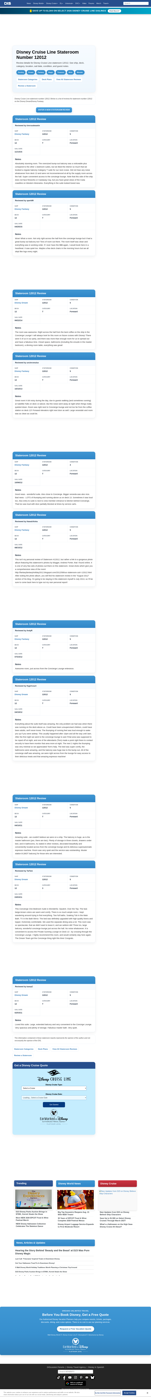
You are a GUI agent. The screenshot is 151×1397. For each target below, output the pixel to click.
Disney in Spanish (96, 1367)
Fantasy (41, 72)
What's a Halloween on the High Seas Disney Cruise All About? (116, 1225)
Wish (70, 72)
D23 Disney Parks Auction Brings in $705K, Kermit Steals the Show (31, 1213)
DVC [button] (77, 3)
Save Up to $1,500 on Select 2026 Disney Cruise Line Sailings (69, 11)
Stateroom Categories (27, 79)
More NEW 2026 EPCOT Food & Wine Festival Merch (32, 1219)
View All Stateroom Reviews (68, 79)
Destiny (21, 72)
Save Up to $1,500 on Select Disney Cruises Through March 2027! (115, 1219)
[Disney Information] (8, 3)
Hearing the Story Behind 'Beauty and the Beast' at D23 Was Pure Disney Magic (52, 1252)
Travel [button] (105, 3)
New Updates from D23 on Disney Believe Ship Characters (114, 1213)
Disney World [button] (38, 3)
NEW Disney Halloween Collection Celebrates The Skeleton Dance (31, 1225)
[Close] (147, 1393)
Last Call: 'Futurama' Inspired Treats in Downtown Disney (37, 1259)
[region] (75, 1393)
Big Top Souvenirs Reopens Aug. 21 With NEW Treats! (73, 1213)
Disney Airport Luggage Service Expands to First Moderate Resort (76, 1225)
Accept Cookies (129, 1393)
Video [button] (84, 3)
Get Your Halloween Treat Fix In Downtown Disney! (35, 1263)
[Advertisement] (54, 272)
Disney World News (69, 1183)
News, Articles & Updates (30, 1242)
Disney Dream (21, 303)
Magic (50, 72)
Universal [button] (68, 3)
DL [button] (61, 3)
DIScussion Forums (55, 1367)
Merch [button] (98, 3)
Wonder (80, 72)
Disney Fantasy (22, 134)
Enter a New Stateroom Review (54, 110)
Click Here (113, 11)
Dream (30, 72)
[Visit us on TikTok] (58, 1377)
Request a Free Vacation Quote (75, 1329)
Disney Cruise (108, 1183)
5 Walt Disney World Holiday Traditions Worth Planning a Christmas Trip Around (46, 1267)
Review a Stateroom (27, 86)
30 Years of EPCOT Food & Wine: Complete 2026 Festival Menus (72, 1219)
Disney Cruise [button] (51, 3)
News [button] (29, 3)
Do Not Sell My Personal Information (108, 1393)
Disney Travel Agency (76, 1367)
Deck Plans (47, 79)
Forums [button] (91, 3)
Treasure (60, 72)
